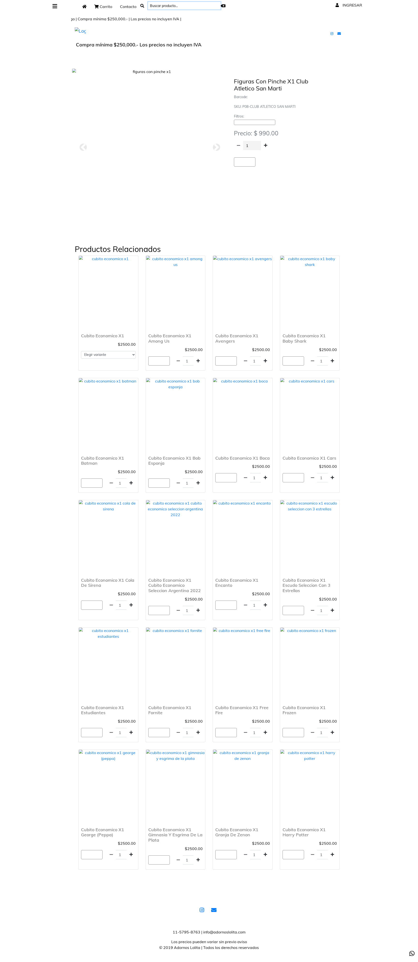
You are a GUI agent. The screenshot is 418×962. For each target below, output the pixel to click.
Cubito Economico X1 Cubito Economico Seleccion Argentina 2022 (174, 585)
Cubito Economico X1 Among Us (169, 338)
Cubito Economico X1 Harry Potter (304, 832)
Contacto (128, 6)
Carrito (105, 6)
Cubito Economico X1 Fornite (169, 710)
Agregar (244, 162)
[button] (83, 147)
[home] (84, 6)
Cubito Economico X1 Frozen (304, 710)
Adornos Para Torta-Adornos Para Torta (254, 122)
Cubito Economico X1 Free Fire (242, 710)
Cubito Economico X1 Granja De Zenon (236, 832)
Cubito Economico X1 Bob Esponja (174, 460)
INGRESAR (352, 5)
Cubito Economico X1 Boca (242, 458)
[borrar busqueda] (223, 6)
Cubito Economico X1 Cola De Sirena (107, 582)
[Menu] (55, 6)
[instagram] (332, 33)
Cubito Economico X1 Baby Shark (304, 338)
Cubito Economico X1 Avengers (236, 338)
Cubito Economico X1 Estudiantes (102, 710)
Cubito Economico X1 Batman (102, 460)
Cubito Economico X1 (102, 335)
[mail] (339, 33)
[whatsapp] (412, 953)
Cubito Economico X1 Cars (309, 458)
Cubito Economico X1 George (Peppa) (102, 832)
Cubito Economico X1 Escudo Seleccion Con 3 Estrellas (306, 585)
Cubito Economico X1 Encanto (236, 582)
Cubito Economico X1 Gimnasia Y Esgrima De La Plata (175, 835)
